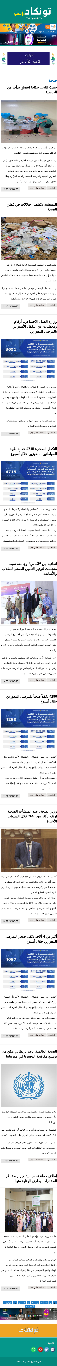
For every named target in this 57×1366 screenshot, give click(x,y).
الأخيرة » (30, 1306)
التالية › (8, 1303)
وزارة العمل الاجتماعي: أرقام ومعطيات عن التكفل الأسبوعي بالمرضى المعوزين (34, 326)
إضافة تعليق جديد (36, 188)
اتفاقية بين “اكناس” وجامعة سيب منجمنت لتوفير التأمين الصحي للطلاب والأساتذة (29, 568)
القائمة (8, 42)
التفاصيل (51, 188)
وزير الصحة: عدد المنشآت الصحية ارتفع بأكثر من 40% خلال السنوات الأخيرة (32, 816)
